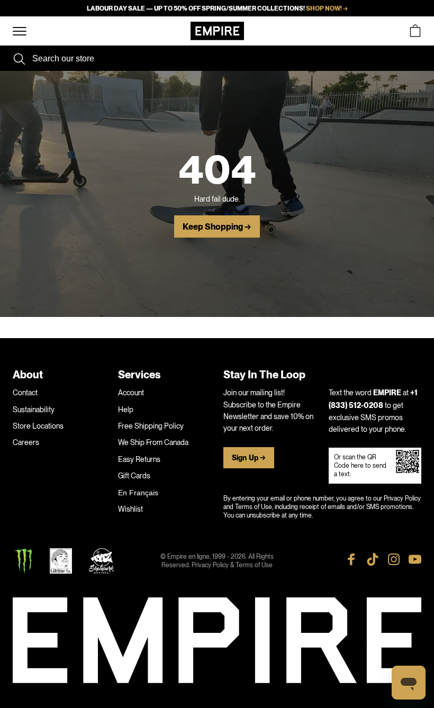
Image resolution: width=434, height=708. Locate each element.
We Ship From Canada (153, 442)
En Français (138, 492)
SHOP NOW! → (327, 8)
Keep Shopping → (217, 227)
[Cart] (415, 31)
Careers (26, 442)
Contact (25, 392)
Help (125, 409)
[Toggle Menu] (19, 31)
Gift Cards (134, 475)
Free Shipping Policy (151, 426)
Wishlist (130, 509)
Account (131, 392)
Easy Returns (139, 459)
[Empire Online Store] (217, 31)
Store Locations (38, 426)
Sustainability (34, 409)
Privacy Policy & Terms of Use (232, 565)
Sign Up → (249, 457)
